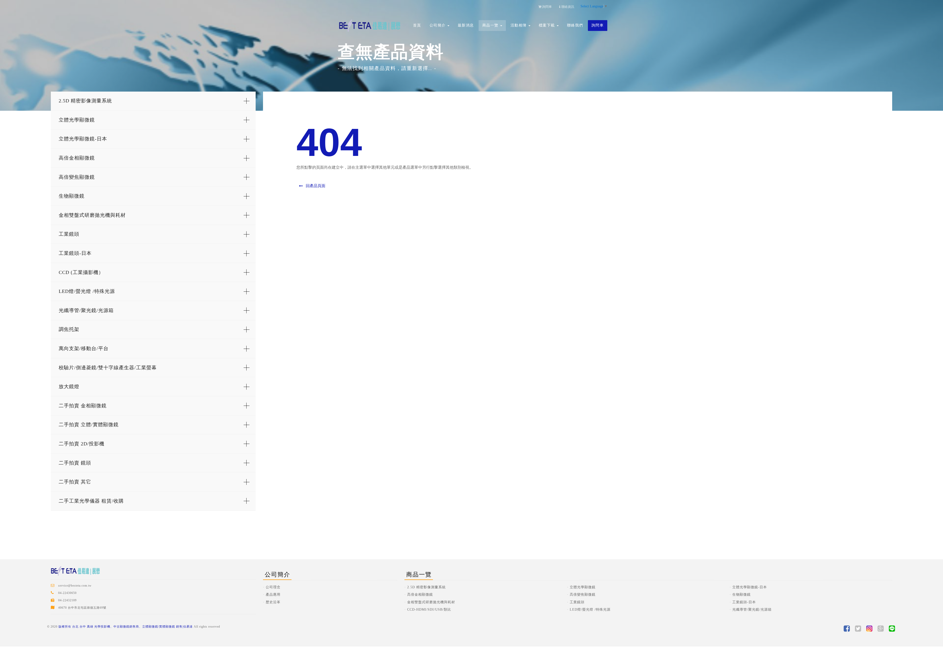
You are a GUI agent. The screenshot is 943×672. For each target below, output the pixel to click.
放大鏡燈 (69, 386)
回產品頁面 (315, 186)
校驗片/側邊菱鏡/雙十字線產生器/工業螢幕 (108, 367)
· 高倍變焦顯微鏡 (581, 594)
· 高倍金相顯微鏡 (418, 594)
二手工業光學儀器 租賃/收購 (91, 501)
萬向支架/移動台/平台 (84, 348)
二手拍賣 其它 (75, 481)
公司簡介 (438, 25)
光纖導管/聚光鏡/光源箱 (86, 310)
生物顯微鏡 (71, 196)
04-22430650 (67, 593)
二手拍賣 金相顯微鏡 (83, 405)
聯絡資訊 (567, 7)
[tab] (153, 101)
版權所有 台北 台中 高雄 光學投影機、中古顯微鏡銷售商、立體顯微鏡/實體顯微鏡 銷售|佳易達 (125, 626)
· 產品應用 (271, 594)
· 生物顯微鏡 (740, 594)
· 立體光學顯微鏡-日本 (748, 587)
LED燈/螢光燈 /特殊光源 (87, 291)
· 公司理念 (271, 587)
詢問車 (598, 25)
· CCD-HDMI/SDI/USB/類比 (427, 609)
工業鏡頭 (69, 234)
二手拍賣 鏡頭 (75, 463)
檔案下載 (547, 25)
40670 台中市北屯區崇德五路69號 (82, 607)
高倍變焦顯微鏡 (77, 177)
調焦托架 (69, 329)
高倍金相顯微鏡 (77, 158)
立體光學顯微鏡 (77, 120)
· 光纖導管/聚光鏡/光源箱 (751, 609)
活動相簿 (519, 25)
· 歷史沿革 (271, 602)
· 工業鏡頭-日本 (743, 602)
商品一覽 (491, 25)
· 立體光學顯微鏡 (581, 587)
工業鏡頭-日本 (75, 253)
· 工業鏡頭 (575, 602)
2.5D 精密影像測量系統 (85, 100)
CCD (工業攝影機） (81, 272)
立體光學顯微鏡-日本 (83, 138)
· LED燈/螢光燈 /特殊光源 (588, 609)
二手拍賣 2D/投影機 (81, 443)
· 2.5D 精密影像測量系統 (425, 587)
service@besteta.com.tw (75, 585)
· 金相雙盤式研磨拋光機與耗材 (429, 602)
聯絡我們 (575, 25)
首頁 (417, 25)
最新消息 (466, 25)
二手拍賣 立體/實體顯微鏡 (89, 424)
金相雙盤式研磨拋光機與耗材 (92, 215)
